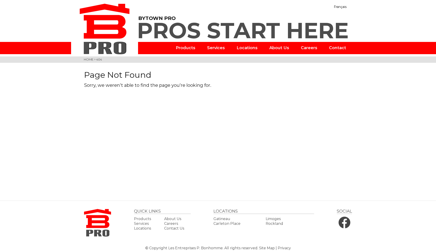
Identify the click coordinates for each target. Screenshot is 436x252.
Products (185, 47)
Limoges (273, 219)
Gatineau (221, 219)
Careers (309, 47)
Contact (337, 47)
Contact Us (174, 228)
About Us (279, 47)
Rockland (274, 223)
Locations (247, 47)
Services (216, 47)
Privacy (284, 248)
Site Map (267, 248)
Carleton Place (226, 223)
